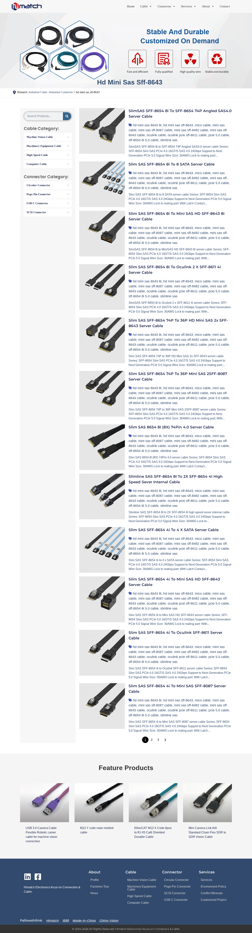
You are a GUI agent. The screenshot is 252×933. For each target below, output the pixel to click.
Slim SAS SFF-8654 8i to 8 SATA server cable (172, 164)
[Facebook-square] (38, 876)
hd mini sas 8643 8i (147, 125)
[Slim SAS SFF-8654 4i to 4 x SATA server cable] (102, 550)
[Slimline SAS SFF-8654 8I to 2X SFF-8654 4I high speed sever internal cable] (102, 496)
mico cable (203, 125)
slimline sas (168, 140)
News (94, 893)
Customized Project (213, 899)
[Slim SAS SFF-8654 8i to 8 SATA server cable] (102, 184)
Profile (94, 879)
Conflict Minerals (212, 893)
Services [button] (186, 6)
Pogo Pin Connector (177, 886)
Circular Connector (176, 879)
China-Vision (108, 920)
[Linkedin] (27, 876)
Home (131, 6)
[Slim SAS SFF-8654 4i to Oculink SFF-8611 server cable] (102, 652)
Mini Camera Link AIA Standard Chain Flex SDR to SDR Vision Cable (207, 832)
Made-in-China (84, 920)
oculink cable (156, 135)
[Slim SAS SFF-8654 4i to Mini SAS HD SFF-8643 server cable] (102, 599)
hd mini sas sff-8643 (178, 125)
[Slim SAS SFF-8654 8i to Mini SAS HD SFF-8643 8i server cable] (102, 233)
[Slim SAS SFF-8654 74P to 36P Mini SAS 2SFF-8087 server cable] (102, 394)
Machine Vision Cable (141, 879)
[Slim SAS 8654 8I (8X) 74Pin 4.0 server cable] (102, 447)
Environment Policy (213, 886)
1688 (66, 920)
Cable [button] (144, 6)
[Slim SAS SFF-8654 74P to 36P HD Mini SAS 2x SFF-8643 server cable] (102, 340)
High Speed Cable (139, 896)
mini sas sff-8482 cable (191, 130)
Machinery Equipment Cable (141, 888)
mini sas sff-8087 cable (155, 130)
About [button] (206, 6)
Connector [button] (164, 6)
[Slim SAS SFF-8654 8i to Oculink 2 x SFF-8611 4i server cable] (102, 287)
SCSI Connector (174, 893)
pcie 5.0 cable (218, 135)
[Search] (67, 116)
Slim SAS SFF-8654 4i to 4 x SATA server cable (174, 530)
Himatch (52, 920)
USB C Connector (176, 899)
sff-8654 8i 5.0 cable (143, 140)
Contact (225, 6)
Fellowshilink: (31, 920)
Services (206, 879)
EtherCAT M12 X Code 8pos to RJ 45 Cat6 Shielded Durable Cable (153, 832)
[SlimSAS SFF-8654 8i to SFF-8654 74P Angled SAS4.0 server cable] (102, 131)
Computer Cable (138, 902)
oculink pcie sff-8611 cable (187, 135)
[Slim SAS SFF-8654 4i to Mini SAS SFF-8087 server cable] (102, 706)
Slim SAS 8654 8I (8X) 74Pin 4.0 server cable (171, 427)
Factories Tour (99, 886)
